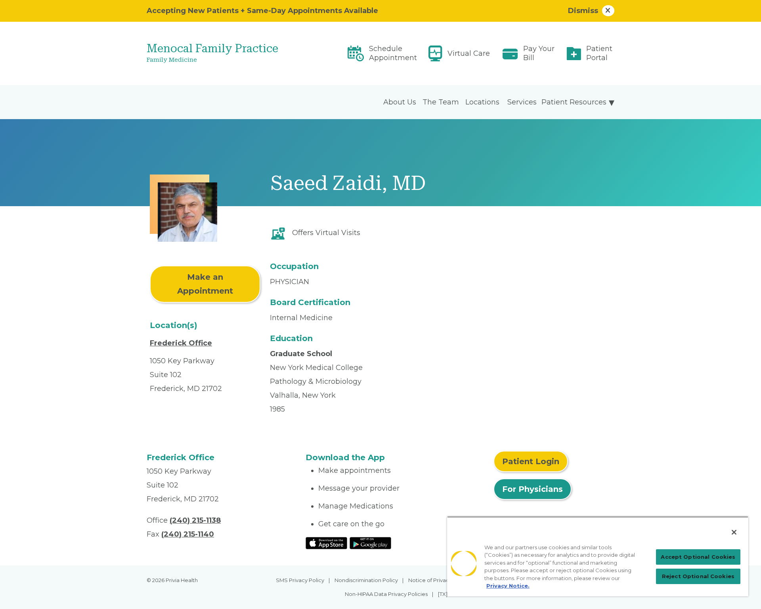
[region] (597, 556)
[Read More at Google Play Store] (370, 542)
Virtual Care (468, 53)
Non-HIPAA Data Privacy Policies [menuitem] (386, 594)
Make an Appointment (205, 284)
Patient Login (530, 461)
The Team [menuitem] (441, 102)
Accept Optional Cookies (698, 557)
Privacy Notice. (508, 585)
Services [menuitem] (522, 102)
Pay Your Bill (538, 53)
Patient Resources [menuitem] (573, 102)
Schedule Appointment (393, 53)
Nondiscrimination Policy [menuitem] (366, 580)
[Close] (734, 532)
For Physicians (532, 489)
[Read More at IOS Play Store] (326, 542)
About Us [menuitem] (399, 102)
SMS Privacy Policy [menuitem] (300, 580)
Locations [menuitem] (482, 102)
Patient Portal (599, 53)
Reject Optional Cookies (698, 576)
